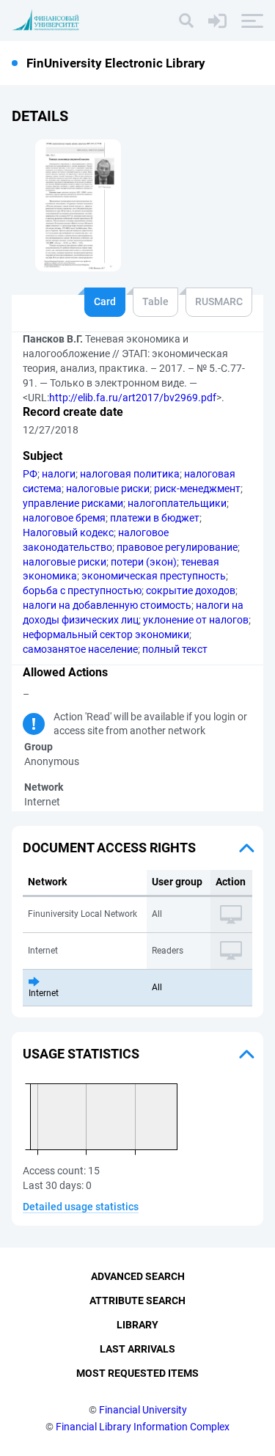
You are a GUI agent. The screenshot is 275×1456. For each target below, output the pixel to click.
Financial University (143, 1410)
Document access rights (109, 847)
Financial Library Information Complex (143, 1427)
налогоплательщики (177, 503)
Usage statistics (81, 1053)
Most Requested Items (137, 1373)
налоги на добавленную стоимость (107, 605)
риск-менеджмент (197, 488)
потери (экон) (144, 562)
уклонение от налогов (196, 620)
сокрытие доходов (190, 590)
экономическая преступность (153, 576)
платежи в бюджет (154, 518)
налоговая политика (130, 474)
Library (137, 1325)
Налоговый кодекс (68, 532)
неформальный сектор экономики (106, 634)
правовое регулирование (177, 547)
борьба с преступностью (82, 590)
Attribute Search (137, 1300)
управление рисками (73, 503)
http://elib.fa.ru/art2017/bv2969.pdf (132, 397)
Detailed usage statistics (81, 1206)
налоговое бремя (64, 518)
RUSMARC (219, 301)
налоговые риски (108, 488)
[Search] (186, 20)
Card (105, 301)
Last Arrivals (137, 1349)
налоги (59, 474)
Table (155, 301)
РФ (30, 474)
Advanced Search (138, 1276)
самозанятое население (80, 649)
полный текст (175, 649)
